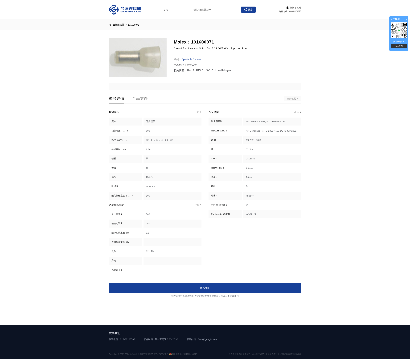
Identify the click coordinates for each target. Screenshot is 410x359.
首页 (165, 9)
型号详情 (116, 98)
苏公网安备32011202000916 (184, 354)
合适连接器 (118, 24)
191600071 (133, 25)
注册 (299, 7)
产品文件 (140, 98)
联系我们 (205, 288)
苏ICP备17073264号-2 (158, 354)
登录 (292, 7)
